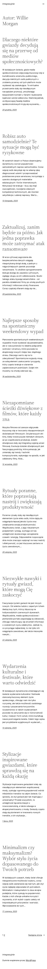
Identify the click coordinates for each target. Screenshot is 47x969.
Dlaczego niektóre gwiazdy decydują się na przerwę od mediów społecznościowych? (22, 50)
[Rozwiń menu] (43, 4)
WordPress (31, 960)
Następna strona (36, 935)
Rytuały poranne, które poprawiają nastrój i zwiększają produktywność (22, 499)
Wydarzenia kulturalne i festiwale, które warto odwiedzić (19, 674)
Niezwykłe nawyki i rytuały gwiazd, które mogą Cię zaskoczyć (21, 587)
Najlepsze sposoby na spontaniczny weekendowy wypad (23, 326)
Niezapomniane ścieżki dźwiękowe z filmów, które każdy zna (22, 411)
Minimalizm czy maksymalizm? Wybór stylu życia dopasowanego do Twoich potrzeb (20, 858)
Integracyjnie (8, 4)
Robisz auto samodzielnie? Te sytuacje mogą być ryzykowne (20, 144)
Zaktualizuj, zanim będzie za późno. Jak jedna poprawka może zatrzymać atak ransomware (23, 238)
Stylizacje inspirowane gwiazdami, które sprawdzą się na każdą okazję (19, 765)
